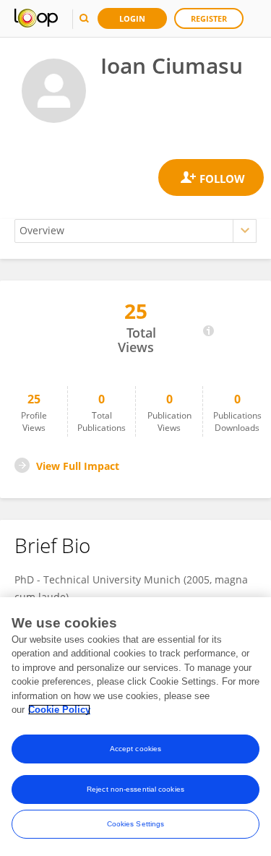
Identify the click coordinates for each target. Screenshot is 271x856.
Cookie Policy (59, 709)
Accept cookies (135, 749)
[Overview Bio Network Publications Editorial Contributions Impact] (135, 231)
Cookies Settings (136, 824)
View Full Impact (77, 466)
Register (209, 18)
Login (132, 18)
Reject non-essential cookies (135, 789)
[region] (135, 726)
